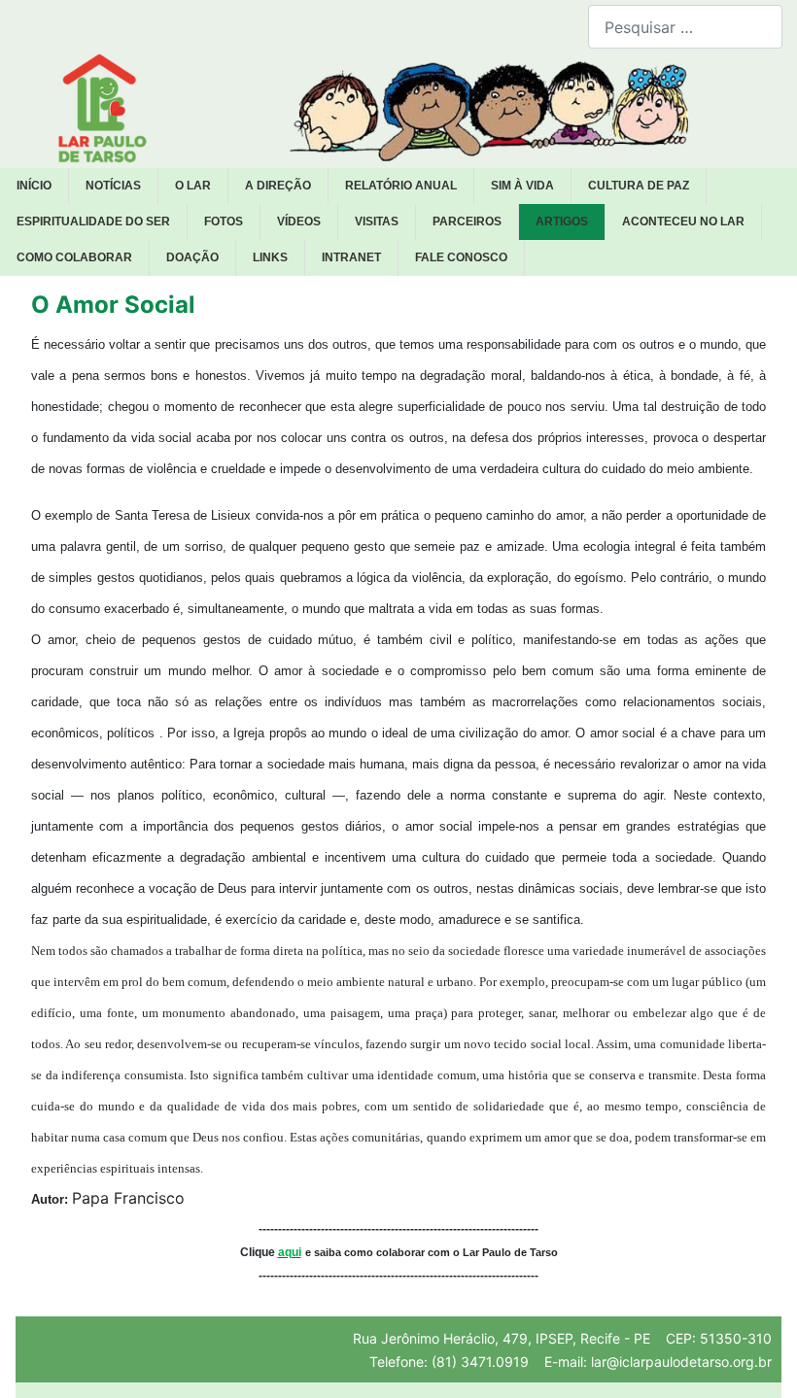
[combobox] (685, 27)
